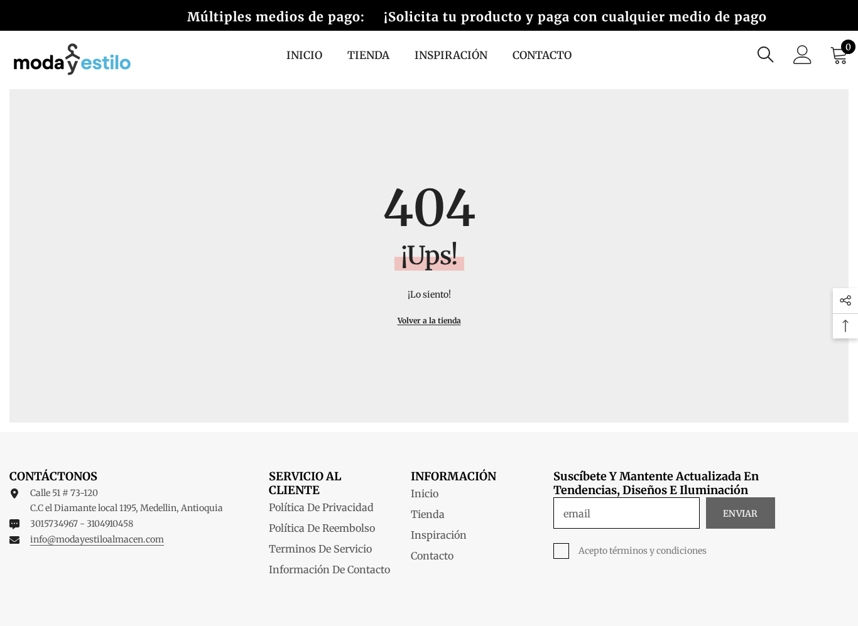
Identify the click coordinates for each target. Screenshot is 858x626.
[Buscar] (766, 54)
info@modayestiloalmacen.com (97, 539)
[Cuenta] (802, 54)
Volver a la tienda (429, 320)
